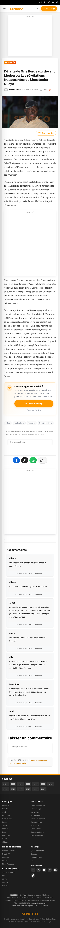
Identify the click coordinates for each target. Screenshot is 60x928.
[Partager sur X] (24, 460)
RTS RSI (5, 886)
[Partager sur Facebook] (16, 460)
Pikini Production (8, 864)
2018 (13, 789)
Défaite (7, 423)
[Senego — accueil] (16, 8)
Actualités (10, 62)
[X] (38, 870)
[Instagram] (50, 870)
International (7, 819)
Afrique (5, 842)
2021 (43, 784)
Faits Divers (6, 835)
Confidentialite (36, 857)
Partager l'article (34, 410)
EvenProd (5, 857)
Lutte (4, 832)
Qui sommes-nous (37, 850)
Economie (6, 815)
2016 (28, 789)
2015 (36, 789)
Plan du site (16, 906)
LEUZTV (5, 860)
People (4, 822)
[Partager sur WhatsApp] (33, 460)
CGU (32, 860)
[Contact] (39, 2)
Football (5, 829)
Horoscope (35, 825)
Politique (5, 805)
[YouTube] (52, 2)
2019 (5, 789)
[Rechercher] (37, 8)
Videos (4, 839)
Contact (34, 854)
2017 (20, 789)
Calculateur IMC (36, 822)
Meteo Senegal (36, 809)
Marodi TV (5, 854)
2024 (20, 784)
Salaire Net (35, 812)
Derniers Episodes (8, 850)
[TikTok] (57, 2)
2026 (5, 784)
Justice (4, 812)
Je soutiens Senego (34, 403)
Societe (5, 809)
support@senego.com (38, 903)
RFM (3, 876)
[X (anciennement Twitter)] (48, 2)
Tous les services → (38, 835)
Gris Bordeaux (19, 423)
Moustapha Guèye (45, 423)
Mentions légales (27, 906)
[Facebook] (44, 2)
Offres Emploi (36, 829)
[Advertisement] (30, 36)
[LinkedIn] (55, 870)
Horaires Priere (36, 815)
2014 (43, 789)
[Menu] (4, 8)
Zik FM (4, 879)
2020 (51, 784)
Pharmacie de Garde (38, 819)
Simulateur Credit (37, 832)
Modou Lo (31, 423)
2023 (28, 784)
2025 (13, 784)
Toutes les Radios (8, 872)
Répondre (38, 573)
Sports (4, 825)
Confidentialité (43, 906)
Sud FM (5, 882)
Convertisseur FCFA (38, 805)
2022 (36, 784)
